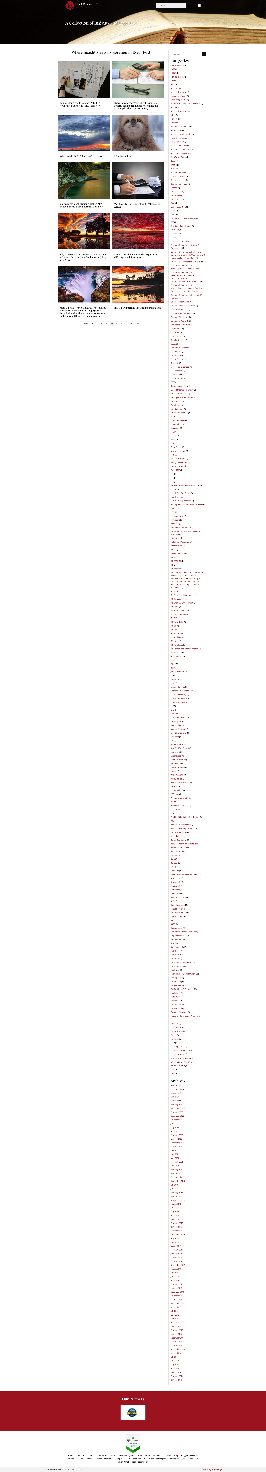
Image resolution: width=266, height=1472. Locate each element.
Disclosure (175, 374)
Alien (173, 115)
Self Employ (176, 889)
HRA (172, 508)
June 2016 (175, 1276)
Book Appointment (140, 1462)
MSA (172, 740)
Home (70, 1455)
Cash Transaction (178, 207)
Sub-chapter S (177, 947)
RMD (173, 859)
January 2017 (176, 1253)
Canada (174, 187)
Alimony (174, 119)
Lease (173, 683)
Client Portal (123, 1462)
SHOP (173, 901)
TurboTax (175, 1039)
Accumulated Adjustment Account (185, 103)
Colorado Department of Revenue (185, 261)
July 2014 (174, 1357)
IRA (172, 557)
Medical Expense (178, 729)
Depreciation (176, 355)
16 (122, 324)
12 (102, 324)
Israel (173, 660)
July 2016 (174, 1272)
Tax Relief (175, 1000)
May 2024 (175, 1097)
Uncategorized (177, 1046)
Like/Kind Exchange (179, 694)
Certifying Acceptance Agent (183, 218)
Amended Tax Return (180, 126)
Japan (173, 668)
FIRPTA (174, 455)
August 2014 (176, 1353)
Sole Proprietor (177, 916)
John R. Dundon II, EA (98, 1455)
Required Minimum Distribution (184, 843)
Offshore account (178, 759)
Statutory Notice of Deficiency (184, 931)
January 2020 (176, 1173)
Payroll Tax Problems (180, 782)
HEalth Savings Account (181, 500)
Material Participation (180, 717)
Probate (174, 801)
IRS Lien (174, 629)
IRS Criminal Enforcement (182, 603)
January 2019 (176, 1196)
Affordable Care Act (179, 111)
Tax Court (175, 954)
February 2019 (177, 1192)
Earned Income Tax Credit (182, 390)
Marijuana (175, 713)
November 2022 (178, 1119)
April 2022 (175, 1131)
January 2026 (176, 1085)
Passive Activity (177, 767)
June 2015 (175, 1315)
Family (173, 432)
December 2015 (177, 1292)
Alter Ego (174, 122)
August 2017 (176, 1238)
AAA (172, 84)
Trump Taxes (176, 1031)
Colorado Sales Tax (179, 309)
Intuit (173, 549)
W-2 (172, 1069)
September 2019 (178, 1181)
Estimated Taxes (178, 420)
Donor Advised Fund (179, 386)
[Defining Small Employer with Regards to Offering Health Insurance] (138, 238)
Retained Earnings (178, 851)
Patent (173, 771)
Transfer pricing (177, 1027)
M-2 (172, 710)
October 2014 (176, 1345)
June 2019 (175, 1188)
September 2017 (178, 1234)
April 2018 (175, 1215)
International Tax (178, 545)
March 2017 (176, 1246)
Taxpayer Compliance (104, 1458)
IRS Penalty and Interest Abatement (186, 648)
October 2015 (176, 1299)
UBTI (173, 1042)
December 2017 (177, 1230)
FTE (172, 481)
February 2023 (177, 1112)
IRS (172, 565)
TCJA (172, 1019)
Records (174, 836)
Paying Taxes (176, 779)
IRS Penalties (176, 645)
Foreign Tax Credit (178, 466)
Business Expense (178, 172)
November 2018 (178, 1200)
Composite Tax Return (180, 324)
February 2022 (177, 1135)
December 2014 (177, 1338)
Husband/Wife (177, 516)
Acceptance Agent (178, 96)
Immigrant (175, 520)
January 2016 (176, 1288)
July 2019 (174, 1185)
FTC (172, 477)
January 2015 (176, 1334)
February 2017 (177, 1250)
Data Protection (177, 340)
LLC (172, 706)
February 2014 (177, 1376)
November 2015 (178, 1295)
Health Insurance (178, 497)
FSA (172, 474)
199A (173, 80)
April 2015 (175, 1322)
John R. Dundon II (178, 671)
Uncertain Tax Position (180, 1050)
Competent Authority (180, 321)
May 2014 (175, 1364)
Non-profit (175, 752)
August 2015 (176, 1307)
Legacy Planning (178, 687)
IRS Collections (177, 599)
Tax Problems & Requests (182, 989)
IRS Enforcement (178, 610)
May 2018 (175, 1211)
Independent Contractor (181, 527)
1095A (173, 73)
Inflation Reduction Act (180, 538)
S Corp (173, 866)
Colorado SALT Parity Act (181, 313)
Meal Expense (177, 721)
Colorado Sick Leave (179, 317)
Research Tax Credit (179, 847)
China (173, 237)
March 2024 (176, 1100)
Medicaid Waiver (178, 725)
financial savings (178, 451)
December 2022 (177, 1116)
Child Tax (175, 229)
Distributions (176, 378)
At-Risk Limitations (179, 145)
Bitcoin (174, 165)
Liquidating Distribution (181, 702)
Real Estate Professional (181, 824)
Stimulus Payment (179, 939)
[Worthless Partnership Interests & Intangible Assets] (138, 186)
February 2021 (177, 1162)
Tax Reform (176, 993)
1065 (173, 69)
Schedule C (175, 878)
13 (107, 324)
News (168, 1455)
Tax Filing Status (178, 966)
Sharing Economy (178, 897)
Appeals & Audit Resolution (182, 134)
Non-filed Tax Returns (180, 748)
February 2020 (177, 1169)
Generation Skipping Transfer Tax (185, 485)
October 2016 (176, 1261)
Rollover (174, 863)
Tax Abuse (175, 951)
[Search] (204, 54)
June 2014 (175, 1360)
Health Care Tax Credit (180, 493)
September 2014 (178, 1349)
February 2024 (177, 1104)
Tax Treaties (176, 1004)
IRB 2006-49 (176, 561)
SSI (172, 920)
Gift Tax (174, 489)
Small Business (177, 905)
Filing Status (176, 447)
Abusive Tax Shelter (179, 92)
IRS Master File (177, 633)
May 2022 (175, 1127)
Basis (173, 161)
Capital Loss (176, 199)
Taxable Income (177, 1008)
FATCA (173, 435)
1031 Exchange (177, 65)
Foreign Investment (179, 462)
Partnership (176, 763)
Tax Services (86, 1458)
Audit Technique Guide (181, 153)
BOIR (173, 168)
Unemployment (177, 1054)
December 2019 (177, 1177)
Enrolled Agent (177, 405)
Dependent (175, 351)
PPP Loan (175, 794)
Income (174, 523)
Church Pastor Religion (181, 241)
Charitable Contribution (181, 226)
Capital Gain (176, 191)
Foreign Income (177, 458)
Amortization (176, 130)
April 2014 (175, 1368)
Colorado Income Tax (180, 302)
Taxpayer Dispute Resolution (128, 1458)
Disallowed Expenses (180, 367)
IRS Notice (175, 641)
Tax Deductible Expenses (181, 962)
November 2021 (178, 1146)
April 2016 (175, 1280)
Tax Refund (175, 997)
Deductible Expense (179, 347)
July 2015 (174, 1311)
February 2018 (177, 1223)
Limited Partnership (179, 698)
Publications (176, 809)
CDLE (173, 210)
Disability (175, 363)
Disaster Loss (176, 370)
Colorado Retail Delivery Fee (183, 305)
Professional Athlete (179, 805)
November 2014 (178, 1341)
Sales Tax (175, 870)
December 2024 (177, 1089)
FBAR (173, 439)
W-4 (172, 1073)
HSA (172, 512)
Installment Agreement (181, 542)
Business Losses (178, 180)
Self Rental (175, 893)
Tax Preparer (176, 985)
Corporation (176, 328)
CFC (172, 222)
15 (117, 324)
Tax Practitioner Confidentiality (150, 1455)
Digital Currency (178, 359)
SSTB (173, 924)
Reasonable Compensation (182, 828)
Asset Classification (179, 138)
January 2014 (176, 1380)
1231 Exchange (177, 77)
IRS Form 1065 (177, 622)
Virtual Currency (178, 1065)
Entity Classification (179, 412)
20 (131, 324)
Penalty (174, 786)
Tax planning (176, 981)
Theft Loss (175, 1023)
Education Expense (179, 393)
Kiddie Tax (175, 679)
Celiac (173, 214)
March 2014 (176, 1372)
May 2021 (175, 1158)
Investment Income (179, 553)
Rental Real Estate (178, 840)
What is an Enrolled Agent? (122, 1455)
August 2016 (176, 1269)
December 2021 (177, 1142)
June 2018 (175, 1207)
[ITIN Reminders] (138, 137)
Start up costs (177, 928)
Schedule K (175, 886)
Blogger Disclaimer (189, 1455)
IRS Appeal (175, 568)
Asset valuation (177, 142)
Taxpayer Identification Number (184, 1016)
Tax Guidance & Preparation (183, 974)
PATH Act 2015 (177, 775)
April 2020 (175, 1165)
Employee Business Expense (183, 397)
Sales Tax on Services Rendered (184, 874)
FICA (172, 443)
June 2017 (175, 1242)
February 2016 (177, 1284)
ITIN (172, 664)
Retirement (175, 855)
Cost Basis (175, 332)
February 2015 (177, 1330)
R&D (172, 821)
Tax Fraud (175, 970)
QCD (173, 813)
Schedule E (175, 882)
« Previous (85, 324)
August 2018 (176, 1204)
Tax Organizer (177, 977)
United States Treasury (180, 1062)
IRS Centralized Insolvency (182, 595)
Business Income (178, 176)
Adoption (175, 107)
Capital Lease (176, 195)
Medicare (175, 736)
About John (81, 1455)
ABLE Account (177, 88)
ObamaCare (176, 756)
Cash (173, 203)
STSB (173, 943)
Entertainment (177, 409)
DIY (172, 382)
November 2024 (178, 1093)
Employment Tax (178, 401)
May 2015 (175, 1318)
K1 (172, 675)
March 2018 (176, 1219)
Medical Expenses (178, 733)
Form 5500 (175, 470)
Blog (176, 1455)
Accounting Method (179, 99)
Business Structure (179, 184)
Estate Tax (175, 416)
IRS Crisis (175, 606)
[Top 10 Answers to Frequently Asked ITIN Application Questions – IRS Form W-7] (84, 86)
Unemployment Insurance (182, 1058)
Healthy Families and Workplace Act (186, 504)
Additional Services (177, 1458)
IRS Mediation (177, 637)
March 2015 (176, 1326)
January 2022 (176, 1139)
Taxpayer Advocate (179, 1012)
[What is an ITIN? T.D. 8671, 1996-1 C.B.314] (84, 137)
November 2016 (178, 1257)
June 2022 (175, 1123)
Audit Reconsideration (180, 149)
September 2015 (178, 1303)
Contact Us (193, 1458)
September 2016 (178, 1265)
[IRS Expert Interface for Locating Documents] (138, 293)
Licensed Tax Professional (182, 690)
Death (173, 344)
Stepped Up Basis (178, 935)
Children (174, 233)
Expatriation (176, 424)
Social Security (177, 909)
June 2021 (175, 1154)
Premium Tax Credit (179, 798)
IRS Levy (174, 626)
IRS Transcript (177, 656)
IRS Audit (174, 591)
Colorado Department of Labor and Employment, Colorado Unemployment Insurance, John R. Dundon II (188, 255)
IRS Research (176, 652)
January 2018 (176, 1227)
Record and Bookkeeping (155, 1458)
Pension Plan (176, 790)
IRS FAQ (174, 618)
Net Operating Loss (179, 744)
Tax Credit (175, 958)
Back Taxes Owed (178, 157)
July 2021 (174, 1150)
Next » (138, 324)
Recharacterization (179, 832)
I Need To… (73, 1458)
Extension (175, 428)
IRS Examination (178, 614)
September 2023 (178, 1108)
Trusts (173, 1035)
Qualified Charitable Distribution (185, 817)
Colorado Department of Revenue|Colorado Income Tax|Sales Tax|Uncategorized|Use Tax (187, 288)
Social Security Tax (179, 912)
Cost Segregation (178, 336)
